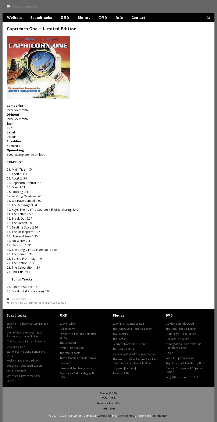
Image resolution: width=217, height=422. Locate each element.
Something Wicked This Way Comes (134, 354)
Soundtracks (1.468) (108, 403)
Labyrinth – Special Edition (128, 323)
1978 (14, 302)
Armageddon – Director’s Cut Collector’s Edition (183, 346)
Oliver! (11, 381)
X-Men (169, 353)
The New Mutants (70, 353)
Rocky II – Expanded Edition (23, 360)
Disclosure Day (16, 346)
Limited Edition (57, 302)
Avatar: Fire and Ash (72, 348)
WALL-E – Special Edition (180, 358)
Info (119, 17)
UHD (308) (108, 408)
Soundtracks (41, 17)
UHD (65, 17)
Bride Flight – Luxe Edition (181, 334)
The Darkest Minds (124, 349)
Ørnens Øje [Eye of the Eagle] (24, 376)
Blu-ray (84, 17)
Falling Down (67, 329)
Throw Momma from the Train (78, 358)
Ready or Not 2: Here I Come (130, 344)
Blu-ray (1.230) (108, 393)
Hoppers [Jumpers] (124, 368)
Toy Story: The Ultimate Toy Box (185, 363)
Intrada (22, 302)
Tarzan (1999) (121, 373)
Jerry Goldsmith (37, 302)
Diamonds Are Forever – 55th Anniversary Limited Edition (24, 334)
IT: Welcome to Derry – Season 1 (26, 341)
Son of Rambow (16, 371)
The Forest (119, 339)
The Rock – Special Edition (181, 329)
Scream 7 (65, 363)
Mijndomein (160, 416)
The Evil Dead (68, 343)
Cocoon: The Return (177, 339)
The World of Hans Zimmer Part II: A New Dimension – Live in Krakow (134, 361)
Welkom (14, 17)
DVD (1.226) (108, 398)
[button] (208, 17)
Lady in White (68, 323)
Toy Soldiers (120, 334)
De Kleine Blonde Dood (180, 323)
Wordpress (104, 416)
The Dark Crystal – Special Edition (132, 329)
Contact (138, 17)
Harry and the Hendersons (76, 368)
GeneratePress (126, 416)
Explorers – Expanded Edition (24, 365)
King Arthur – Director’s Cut (182, 377)
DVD (103, 17)
